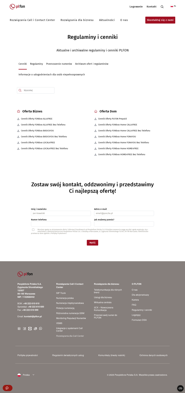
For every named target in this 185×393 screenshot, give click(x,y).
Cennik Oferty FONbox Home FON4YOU (117, 136)
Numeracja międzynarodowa (70, 303)
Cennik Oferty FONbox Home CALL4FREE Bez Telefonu (124, 130)
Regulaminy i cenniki (142, 309)
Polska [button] (26, 374)
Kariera (135, 299)
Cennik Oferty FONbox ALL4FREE (36, 118)
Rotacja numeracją (65, 308)
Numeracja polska (65, 298)
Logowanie (136, 6)
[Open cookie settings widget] (180, 388)
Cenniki (23, 63)
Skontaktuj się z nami (160, 20)
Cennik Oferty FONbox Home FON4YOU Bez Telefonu (123, 142)
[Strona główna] (18, 6)
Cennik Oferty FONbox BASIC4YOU (37, 130)
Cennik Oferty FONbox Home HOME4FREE (118, 148)
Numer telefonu (39, 219)
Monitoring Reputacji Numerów (71, 318)
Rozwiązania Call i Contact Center (32, 20)
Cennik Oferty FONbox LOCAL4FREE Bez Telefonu (44, 148)
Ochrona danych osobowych (153, 355)
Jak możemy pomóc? (104, 219)
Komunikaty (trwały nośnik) (111, 355)
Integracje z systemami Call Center (69, 329)
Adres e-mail (100, 209)
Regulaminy (36, 63)
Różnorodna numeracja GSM (70, 313)
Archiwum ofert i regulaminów (91, 63)
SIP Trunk (61, 293)
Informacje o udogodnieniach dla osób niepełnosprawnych (52, 74)
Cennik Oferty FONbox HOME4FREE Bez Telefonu (121, 154)
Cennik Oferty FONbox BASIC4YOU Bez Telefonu (44, 136)
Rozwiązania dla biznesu (77, 20)
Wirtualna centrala (102, 302)
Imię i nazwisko (38, 209)
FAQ (134, 304)
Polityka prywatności (27, 355)
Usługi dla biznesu (103, 297)
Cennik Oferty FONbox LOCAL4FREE (38, 142)
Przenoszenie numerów (59, 63)
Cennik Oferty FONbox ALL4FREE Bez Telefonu (43, 124)
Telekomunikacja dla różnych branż (108, 291)
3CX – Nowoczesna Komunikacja (103, 309)
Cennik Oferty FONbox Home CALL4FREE (117, 124)
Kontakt (152, 6)
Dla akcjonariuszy (140, 294)
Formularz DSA (139, 319)
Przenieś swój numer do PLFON (105, 316)
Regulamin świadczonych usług (68, 355)
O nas (124, 20)
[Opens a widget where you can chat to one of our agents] (7, 388)
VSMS (59, 323)
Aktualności (107, 20)
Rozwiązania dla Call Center (70, 335)
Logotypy (136, 314)
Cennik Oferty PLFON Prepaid (112, 118)
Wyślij (92, 242)
